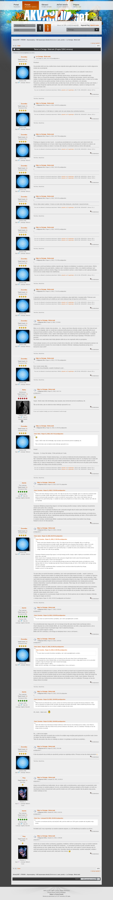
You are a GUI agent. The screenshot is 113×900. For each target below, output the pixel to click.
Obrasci (47, 5)
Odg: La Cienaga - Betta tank (45, 103)
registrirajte (71, 90)
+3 (26, 394)
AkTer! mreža (62, 5)
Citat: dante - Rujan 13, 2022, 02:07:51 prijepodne (48, 536)
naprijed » (97, 43)
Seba (24, 390)
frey (24, 778)
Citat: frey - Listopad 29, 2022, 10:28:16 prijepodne (48, 818)
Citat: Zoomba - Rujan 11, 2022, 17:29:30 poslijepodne (49, 490)
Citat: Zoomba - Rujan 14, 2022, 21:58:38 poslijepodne (49, 615)
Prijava (77, 5)
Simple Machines (64, 890)
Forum (31, 5)
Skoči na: (77, 879)
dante (24, 483)
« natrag (92, 43)
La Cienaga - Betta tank (43, 56)
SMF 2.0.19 (46, 890)
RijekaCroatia (94, 25)
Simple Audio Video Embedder (56, 892)
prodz (62, 39)
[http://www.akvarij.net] (22, 421)
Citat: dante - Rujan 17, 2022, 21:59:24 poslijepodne (49, 646)
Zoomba (24, 57)
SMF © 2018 (55, 890)
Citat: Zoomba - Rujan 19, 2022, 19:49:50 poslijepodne (49, 699)
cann (58, 39)
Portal (17, 5)
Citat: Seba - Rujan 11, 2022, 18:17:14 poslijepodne (48, 433)
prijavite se (64, 90)
